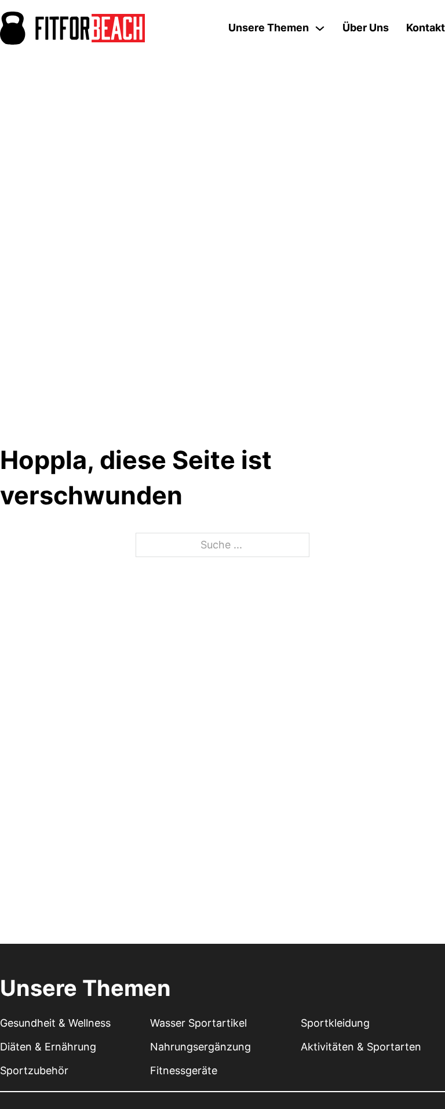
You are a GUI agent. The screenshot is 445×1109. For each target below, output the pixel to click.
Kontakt (425, 27)
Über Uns (365, 27)
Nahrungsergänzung (200, 1047)
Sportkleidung (335, 1023)
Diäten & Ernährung (48, 1047)
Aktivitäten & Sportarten (361, 1047)
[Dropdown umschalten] (320, 28)
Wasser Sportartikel (198, 1023)
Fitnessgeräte (183, 1070)
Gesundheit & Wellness (55, 1023)
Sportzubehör (34, 1070)
